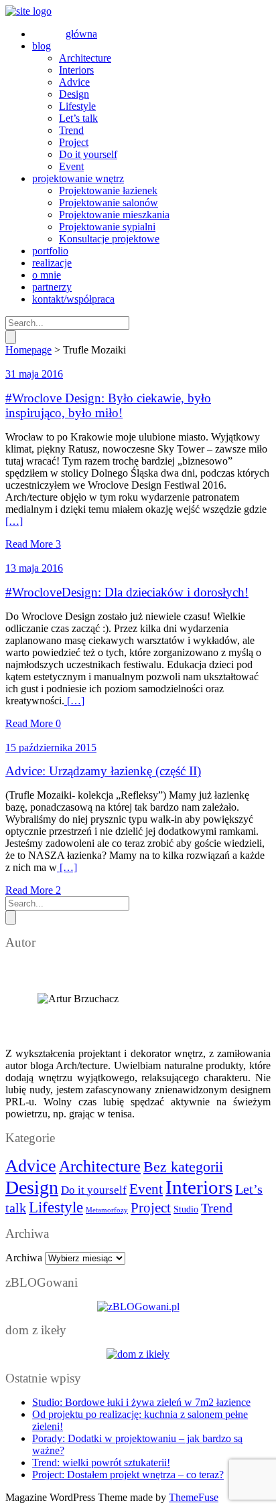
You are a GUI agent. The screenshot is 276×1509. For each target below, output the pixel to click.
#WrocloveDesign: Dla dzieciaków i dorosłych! (127, 592)
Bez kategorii (183, 1166)
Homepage (28, 349)
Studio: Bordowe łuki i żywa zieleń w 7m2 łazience (141, 1402)
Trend (216, 1207)
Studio (186, 1209)
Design (31, 1187)
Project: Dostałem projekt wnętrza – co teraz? (128, 1474)
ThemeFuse (193, 1497)
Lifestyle (56, 1207)
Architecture (100, 1166)
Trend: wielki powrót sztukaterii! (101, 1462)
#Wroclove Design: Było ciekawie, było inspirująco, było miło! (108, 405)
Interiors (198, 1187)
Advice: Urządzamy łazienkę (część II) (103, 771)
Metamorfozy (107, 1210)
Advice (30, 1166)
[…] (14, 521)
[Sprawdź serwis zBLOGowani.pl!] (138, 1306)
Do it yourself (94, 1190)
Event (146, 1189)
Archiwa (23, 1257)
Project (151, 1208)
